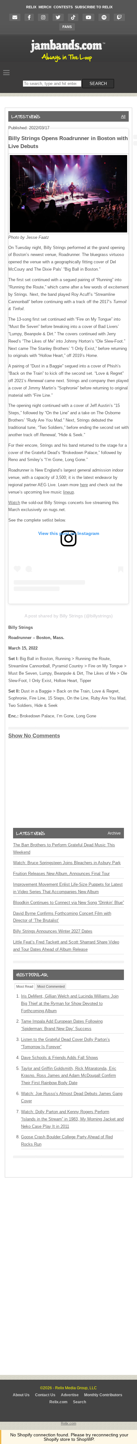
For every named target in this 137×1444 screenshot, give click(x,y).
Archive (114, 833)
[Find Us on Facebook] (31, 17)
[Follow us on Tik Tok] (74, 17)
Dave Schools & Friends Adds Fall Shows (59, 1057)
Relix (31, 7)
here (84, 484)
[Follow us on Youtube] (90, 17)
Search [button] (98, 83)
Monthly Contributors (103, 1395)
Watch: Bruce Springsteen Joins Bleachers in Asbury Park (67, 862)
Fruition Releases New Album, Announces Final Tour (61, 873)
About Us (21, 1395)
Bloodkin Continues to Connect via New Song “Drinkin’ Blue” (68, 902)
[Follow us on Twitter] (60, 17)
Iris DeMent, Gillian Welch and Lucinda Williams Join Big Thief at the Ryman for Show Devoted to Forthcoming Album (70, 1003)
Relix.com (58, 1402)
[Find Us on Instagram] (44, 17)
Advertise (70, 1395)
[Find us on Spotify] (106, 17)
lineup (68, 492)
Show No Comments (34, 736)
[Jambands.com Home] (68, 62)
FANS (67, 27)
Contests (63, 7)
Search (79, 1402)
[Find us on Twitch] (121, 17)
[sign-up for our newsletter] (16, 17)
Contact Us (45, 1395)
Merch (45, 7)
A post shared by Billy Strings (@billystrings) (69, 615)
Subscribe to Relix (93, 7)
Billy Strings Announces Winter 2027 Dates (52, 931)
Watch (14, 502)
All (123, 116)
